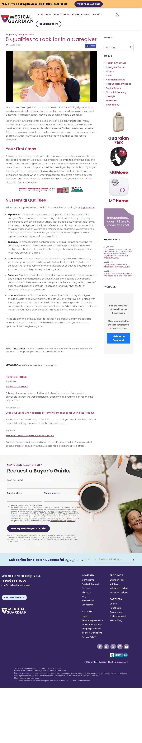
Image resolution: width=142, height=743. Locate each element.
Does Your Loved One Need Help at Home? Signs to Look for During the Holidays (50, 412)
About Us (86, 592)
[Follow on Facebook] (100, 646)
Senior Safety (113, 88)
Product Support (90, 584)
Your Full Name (15, 480)
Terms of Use (24, 539)
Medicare (111, 100)
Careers (86, 588)
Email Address (14, 493)
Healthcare (115, 608)
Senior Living (116, 620)
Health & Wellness (116, 63)
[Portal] (117, 14)
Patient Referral (118, 616)
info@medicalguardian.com (16, 585)
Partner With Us (14, 597)
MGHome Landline (119, 588)
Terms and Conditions (58, 521)
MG (118, 172)
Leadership (87, 605)
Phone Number (52, 493)
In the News (88, 601)
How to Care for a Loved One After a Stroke (30, 435)
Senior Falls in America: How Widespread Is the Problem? (118, 274)
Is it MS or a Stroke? (17, 386)
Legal (84, 616)
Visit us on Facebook (119, 338)
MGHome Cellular (118, 592)
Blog (84, 597)
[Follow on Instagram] (120, 646)
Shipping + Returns (91, 629)
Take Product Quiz (88, 4)
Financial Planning (116, 92)
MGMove (114, 584)
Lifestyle (110, 96)
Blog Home (11, 34)
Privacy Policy (71, 521)
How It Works (61, 14)
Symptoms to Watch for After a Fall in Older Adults (117, 265)
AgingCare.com (86, 207)
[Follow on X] (113, 646)
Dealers (113, 604)
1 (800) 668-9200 (13, 581)
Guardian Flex (116, 580)
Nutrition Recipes (115, 79)
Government (116, 612)
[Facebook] (91, 46)
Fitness (110, 71)
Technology (112, 104)
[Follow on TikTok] (106, 646)
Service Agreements (92, 620)
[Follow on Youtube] (126, 646)
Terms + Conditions (92, 633)
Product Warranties (92, 625)
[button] (28, 528)
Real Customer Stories (118, 83)
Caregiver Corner (26, 34)
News (109, 75)
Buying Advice (80, 14)
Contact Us (88, 580)
